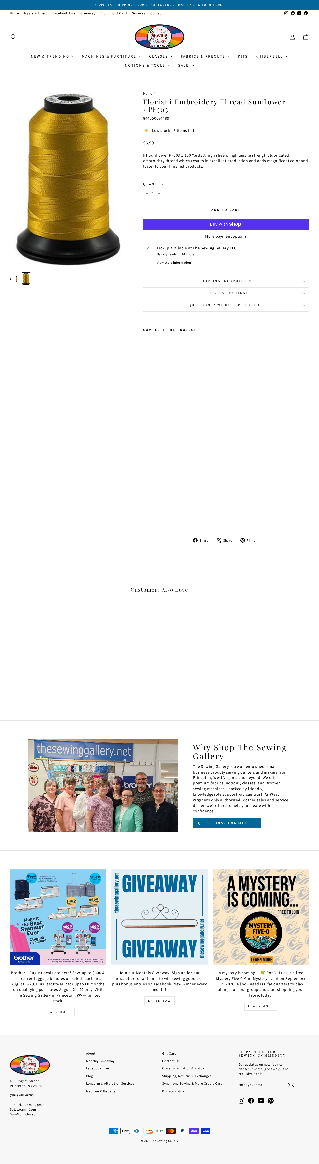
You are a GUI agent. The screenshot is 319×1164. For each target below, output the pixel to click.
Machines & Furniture (110, 56)
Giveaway (87, 13)
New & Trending (51, 56)
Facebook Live (63, 13)
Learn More (58, 1012)
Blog (103, 13)
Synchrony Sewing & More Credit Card (192, 1083)
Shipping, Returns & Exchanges (187, 1076)
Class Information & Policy (183, 1068)
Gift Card (119, 13)
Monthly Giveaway (100, 1061)
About (91, 1053)
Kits (243, 56)
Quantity (153, 184)
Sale (184, 65)
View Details (45, 670)
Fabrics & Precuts (204, 56)
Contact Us (171, 1061)
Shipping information (226, 281)
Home (14, 13)
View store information (174, 263)
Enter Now (159, 1001)
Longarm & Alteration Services (110, 1083)
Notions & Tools (146, 65)
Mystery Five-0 (35, 13)
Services (138, 13)
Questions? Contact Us (226, 823)
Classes (159, 56)
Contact (156, 13)
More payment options (226, 236)
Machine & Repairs (101, 1091)
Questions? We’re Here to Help (226, 305)
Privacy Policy (173, 1091)
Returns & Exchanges (226, 293)
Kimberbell (270, 56)
